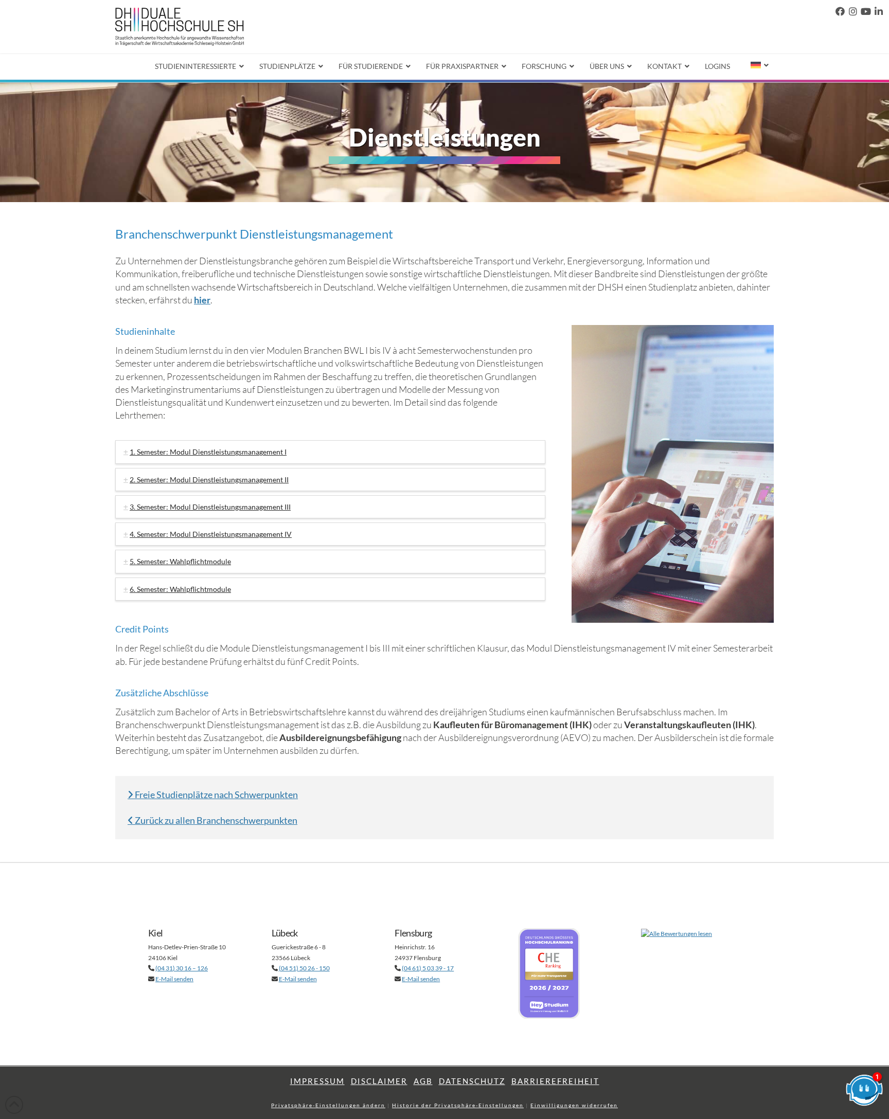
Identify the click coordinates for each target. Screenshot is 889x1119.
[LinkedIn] (879, 12)
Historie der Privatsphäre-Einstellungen (458, 1105)
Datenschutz (472, 1081)
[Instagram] (853, 12)
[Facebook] (840, 12)
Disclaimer (379, 1081)
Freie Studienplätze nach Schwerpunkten (215, 794)
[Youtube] (866, 12)
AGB (423, 1081)
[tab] (330, 452)
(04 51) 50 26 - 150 (304, 968)
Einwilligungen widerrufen (574, 1105)
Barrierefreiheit (555, 1081)
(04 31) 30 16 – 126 (181, 968)
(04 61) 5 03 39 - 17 (428, 968)
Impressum (317, 1081)
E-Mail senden (174, 979)
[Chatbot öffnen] (864, 1094)
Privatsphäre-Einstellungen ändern (328, 1105)
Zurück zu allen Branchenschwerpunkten (215, 820)
